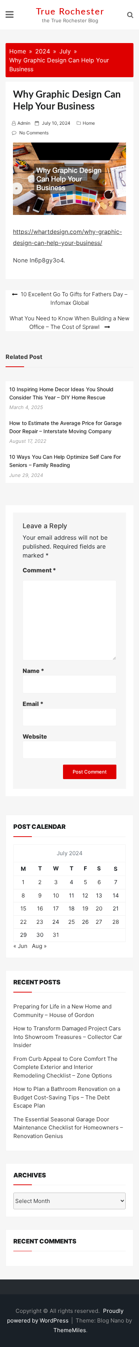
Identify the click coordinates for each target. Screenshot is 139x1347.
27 (99, 921)
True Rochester (70, 11)
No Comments (34, 132)
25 (71, 921)
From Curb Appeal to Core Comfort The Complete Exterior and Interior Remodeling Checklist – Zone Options (65, 1067)
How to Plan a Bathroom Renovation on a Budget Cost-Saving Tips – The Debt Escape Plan (66, 1097)
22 (23, 921)
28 (115, 921)
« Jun (20, 945)
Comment (39, 570)
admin (23, 123)
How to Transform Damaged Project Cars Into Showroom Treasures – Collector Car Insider (67, 1037)
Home (89, 123)
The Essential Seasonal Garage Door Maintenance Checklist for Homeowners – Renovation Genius (68, 1128)
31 (56, 934)
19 (85, 908)
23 (39, 921)
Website (35, 736)
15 (23, 908)
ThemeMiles (69, 1330)
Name (33, 670)
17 (56, 908)
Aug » (39, 945)
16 (40, 908)
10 (56, 895)
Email (33, 703)
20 (99, 908)
